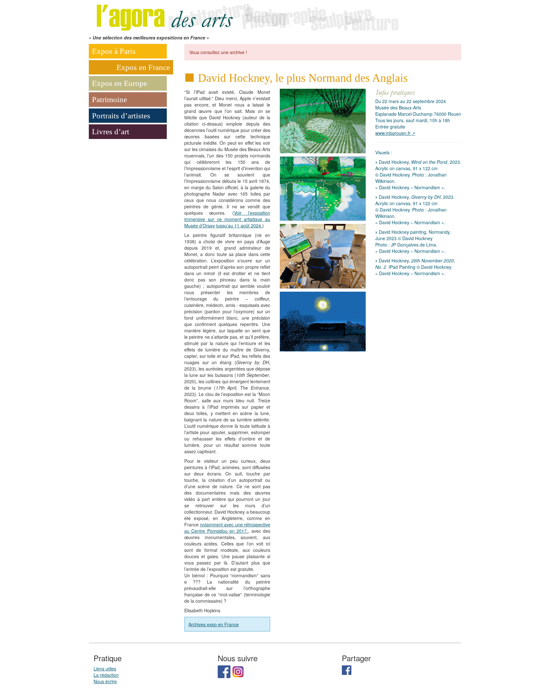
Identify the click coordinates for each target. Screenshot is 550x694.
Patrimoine (109, 99)
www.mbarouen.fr (393, 133)
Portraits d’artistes (121, 115)
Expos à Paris (114, 51)
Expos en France (143, 67)
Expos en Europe (119, 83)
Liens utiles (105, 668)
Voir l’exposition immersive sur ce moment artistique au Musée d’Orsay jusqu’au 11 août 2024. (227, 219)
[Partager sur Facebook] (346, 669)
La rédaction (106, 675)
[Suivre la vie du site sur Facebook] (224, 671)
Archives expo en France (213, 624)
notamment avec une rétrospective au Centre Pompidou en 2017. (227, 527)
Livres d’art (110, 131)
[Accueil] (246, 16)
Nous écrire (105, 681)
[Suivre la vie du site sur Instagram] (238, 671)
